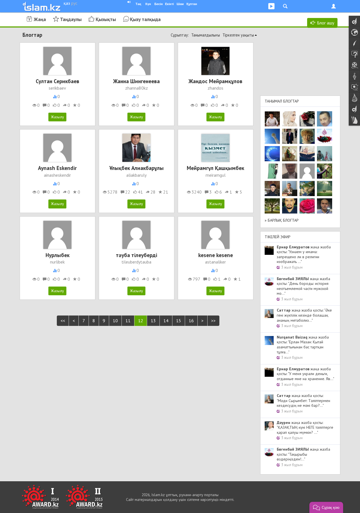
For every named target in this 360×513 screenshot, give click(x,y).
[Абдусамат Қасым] (272, 118)
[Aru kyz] (272, 171)
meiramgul (216, 175)
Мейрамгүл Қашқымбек (215, 167)
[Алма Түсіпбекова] (324, 188)
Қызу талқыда (145, 19)
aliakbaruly (136, 175)
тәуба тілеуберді (136, 254)
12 (140, 320)
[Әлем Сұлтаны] (307, 188)
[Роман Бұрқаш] (289, 206)
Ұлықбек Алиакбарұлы (136, 167)
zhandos (215, 88)
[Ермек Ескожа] (307, 171)
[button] (326, 507)
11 (127, 320)
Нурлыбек (57, 254)
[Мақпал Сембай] (307, 206)
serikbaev (57, 88)
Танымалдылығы (205, 35)
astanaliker (215, 262)
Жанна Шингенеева (136, 81)
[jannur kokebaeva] (324, 171)
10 (115, 320)
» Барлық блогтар (282, 220)
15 (178, 320)
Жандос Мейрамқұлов (215, 81)
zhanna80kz (136, 88)
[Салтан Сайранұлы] (289, 153)
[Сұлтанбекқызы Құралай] (324, 153)
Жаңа (40, 19)
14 (165, 320)
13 (153, 320)
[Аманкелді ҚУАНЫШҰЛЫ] (289, 171)
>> (213, 320)
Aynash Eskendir (57, 167)
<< (62, 320)
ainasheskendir (57, 175)
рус (74, 3)
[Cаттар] (289, 188)
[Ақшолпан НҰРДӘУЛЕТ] (289, 118)
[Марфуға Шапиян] (307, 136)
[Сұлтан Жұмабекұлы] (272, 153)
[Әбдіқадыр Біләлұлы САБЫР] (324, 118)
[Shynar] (307, 118)
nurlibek (57, 262)
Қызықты (106, 19)
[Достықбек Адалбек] (324, 206)
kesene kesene (215, 254)
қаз (67, 3)
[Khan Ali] (307, 153)
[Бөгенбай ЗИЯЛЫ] (324, 136)
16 (191, 320)
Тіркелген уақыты (238, 35)
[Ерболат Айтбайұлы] (289, 136)
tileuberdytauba (136, 262)
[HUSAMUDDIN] (272, 206)
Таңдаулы (71, 19)
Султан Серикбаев (57, 81)
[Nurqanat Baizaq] (272, 136)
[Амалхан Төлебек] (272, 188)
